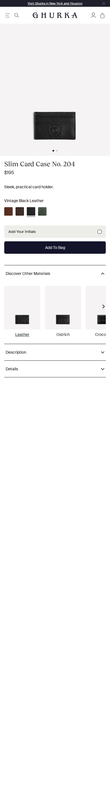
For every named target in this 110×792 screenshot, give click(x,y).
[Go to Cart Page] (102, 15)
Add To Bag (55, 247)
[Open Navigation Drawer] (7, 15)
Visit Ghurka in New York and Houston (55, 3)
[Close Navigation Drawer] (104, 3)
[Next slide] (103, 307)
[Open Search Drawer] (16, 15)
